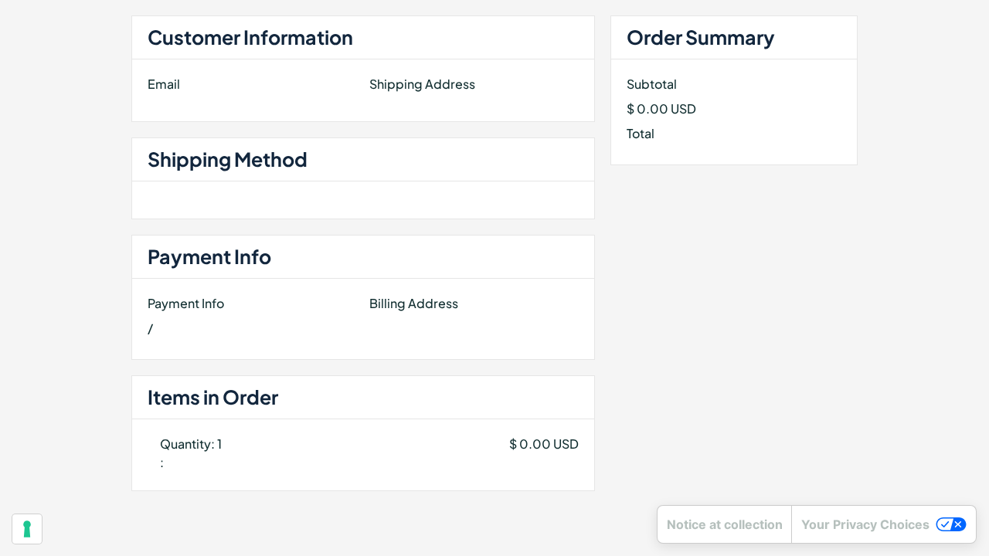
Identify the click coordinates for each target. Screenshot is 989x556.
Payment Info (186, 303)
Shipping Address (422, 84)
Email (164, 84)
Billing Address (413, 303)
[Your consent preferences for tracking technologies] (27, 529)
